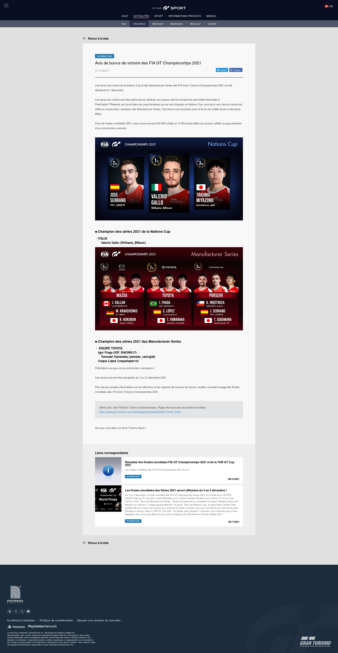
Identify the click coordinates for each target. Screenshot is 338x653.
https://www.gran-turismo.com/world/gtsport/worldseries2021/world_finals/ (140, 412)
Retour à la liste (98, 38)
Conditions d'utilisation (21, 620)
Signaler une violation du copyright (99, 620)
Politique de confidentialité (56, 620)
